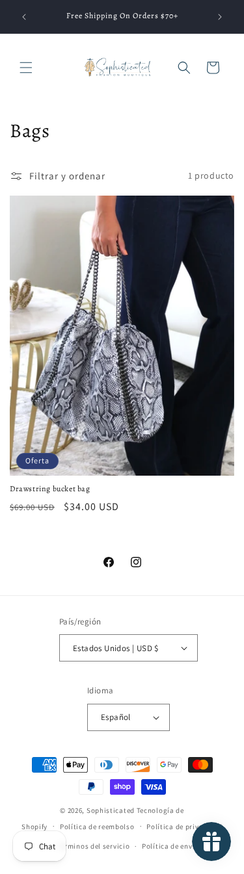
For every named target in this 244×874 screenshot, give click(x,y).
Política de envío (170, 846)
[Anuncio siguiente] (220, 17)
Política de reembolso (97, 826)
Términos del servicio (93, 846)
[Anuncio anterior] (24, 17)
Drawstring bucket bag (50, 489)
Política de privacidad (184, 826)
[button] (26, 67)
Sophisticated (111, 810)
